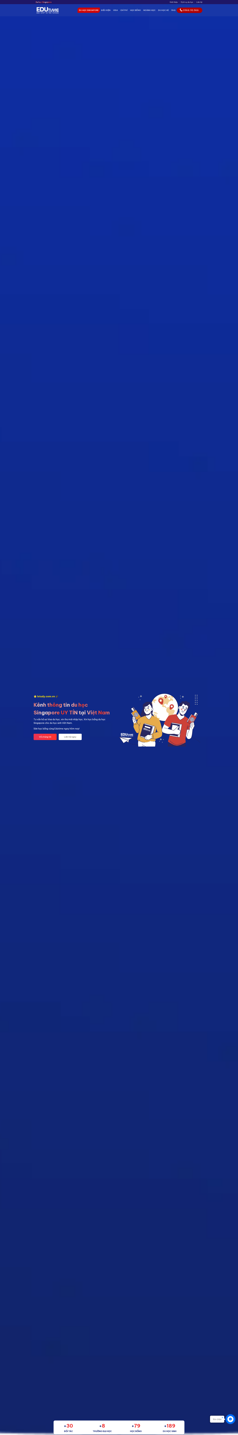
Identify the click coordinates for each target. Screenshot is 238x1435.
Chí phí (124, 10)
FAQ (173, 10)
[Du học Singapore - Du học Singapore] (47, 10)
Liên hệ (199, 2)
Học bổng (135, 10)
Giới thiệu (174, 2)
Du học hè (163, 10)
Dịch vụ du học (187, 2)
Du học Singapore (88, 10)
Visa (115, 10)
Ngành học (149, 10)
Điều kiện (105, 10)
